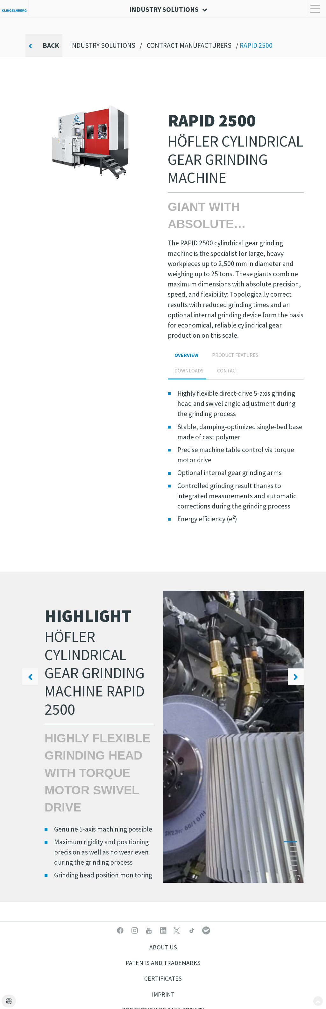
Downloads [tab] (188, 370)
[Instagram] (135, 930)
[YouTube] (149, 930)
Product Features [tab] (235, 355)
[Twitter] (178, 930)
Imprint (163, 994)
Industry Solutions (102, 45)
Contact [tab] (228, 370)
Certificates (163, 978)
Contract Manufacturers (189, 45)
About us (163, 947)
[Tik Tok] (192, 930)
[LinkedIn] (164, 930)
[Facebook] (121, 930)
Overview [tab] (186, 355)
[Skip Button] (318, 1001)
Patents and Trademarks (163, 963)
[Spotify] (206, 930)
